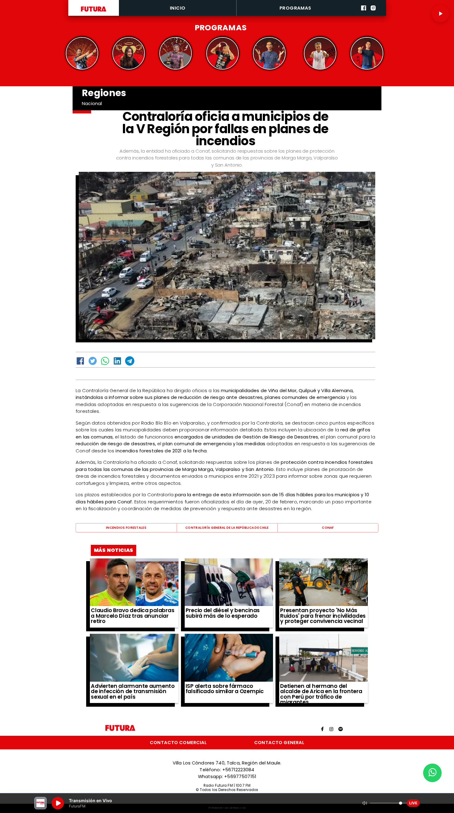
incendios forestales (126, 528)
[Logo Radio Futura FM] (93, 11)
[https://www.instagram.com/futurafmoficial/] (373, 14)
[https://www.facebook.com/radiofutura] (363, 14)
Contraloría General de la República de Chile (227, 528)
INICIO (178, 8)
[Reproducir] (440, 13)
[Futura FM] (81, 53)
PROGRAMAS (295, 8)
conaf (328, 528)
